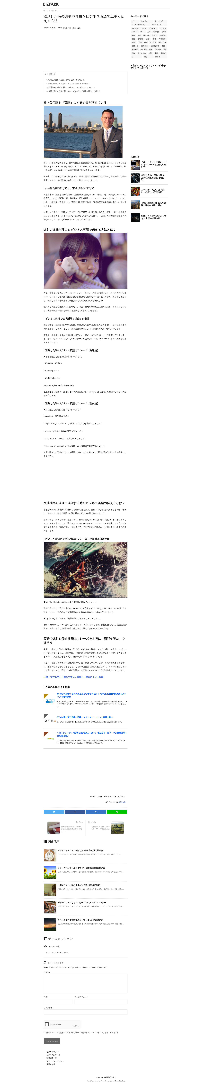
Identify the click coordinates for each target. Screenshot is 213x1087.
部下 (133, 57)
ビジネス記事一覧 (53, 1055)
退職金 (163, 53)
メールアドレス (81, 997)
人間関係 (156, 32)
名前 (46, 997)
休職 (139, 35)
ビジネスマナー (52, 1052)
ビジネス (54, 11)
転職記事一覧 (51, 1058)
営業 (133, 39)
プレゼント (153, 28)
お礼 (133, 21)
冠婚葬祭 (163, 35)
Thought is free (120, 1081)
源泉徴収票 (155, 46)
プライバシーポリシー (55, 1061)
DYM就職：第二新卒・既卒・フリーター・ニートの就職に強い (85, 717)
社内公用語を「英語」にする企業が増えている (65, 80)
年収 (154, 39)
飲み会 (157, 57)
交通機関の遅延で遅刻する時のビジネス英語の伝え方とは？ (70, 87)
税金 (150, 50)
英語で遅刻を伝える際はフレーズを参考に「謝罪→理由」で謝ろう (73, 91)
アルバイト (145, 21)
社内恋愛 (143, 50)
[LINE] (117, 812)
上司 (149, 32)
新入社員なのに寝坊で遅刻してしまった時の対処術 (80, 920)
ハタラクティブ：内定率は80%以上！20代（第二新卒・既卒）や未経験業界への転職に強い (92, 734)
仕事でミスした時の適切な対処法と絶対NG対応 (79, 885)
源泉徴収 (144, 46)
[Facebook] (75, 812)
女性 (147, 39)
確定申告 (135, 50)
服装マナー (162, 42)
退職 (156, 53)
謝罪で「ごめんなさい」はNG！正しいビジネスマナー (82, 902)
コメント (47, 972)
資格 (133, 53)
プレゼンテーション (139, 28)
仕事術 (164, 32)
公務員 (154, 35)
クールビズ (159, 21)
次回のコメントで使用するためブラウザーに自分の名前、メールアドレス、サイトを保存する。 (83, 1033)
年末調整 (162, 39)
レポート (135, 32)
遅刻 (78, 28)
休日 (133, 35)
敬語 (145, 42)
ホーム (45, 11)
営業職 (140, 39)
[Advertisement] (85, 52)
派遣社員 (135, 46)
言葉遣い (157, 50)
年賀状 (134, 42)
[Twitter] (54, 812)
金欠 (145, 57)
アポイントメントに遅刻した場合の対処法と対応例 (80, 850)
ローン (142, 32)
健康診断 (146, 35)
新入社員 (153, 42)
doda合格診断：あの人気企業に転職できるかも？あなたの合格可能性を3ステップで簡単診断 (91, 695)
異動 (163, 46)
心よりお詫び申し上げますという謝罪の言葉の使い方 (81, 868)
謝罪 (74, 28)
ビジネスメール (157, 25)
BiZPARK (122, 802)
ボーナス (163, 28)
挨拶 (140, 42)
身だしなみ (142, 53)
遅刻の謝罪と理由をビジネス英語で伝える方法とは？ (68, 83)
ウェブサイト (49, 1008)
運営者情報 (50, 1064)
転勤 (150, 53)
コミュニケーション (139, 25)
